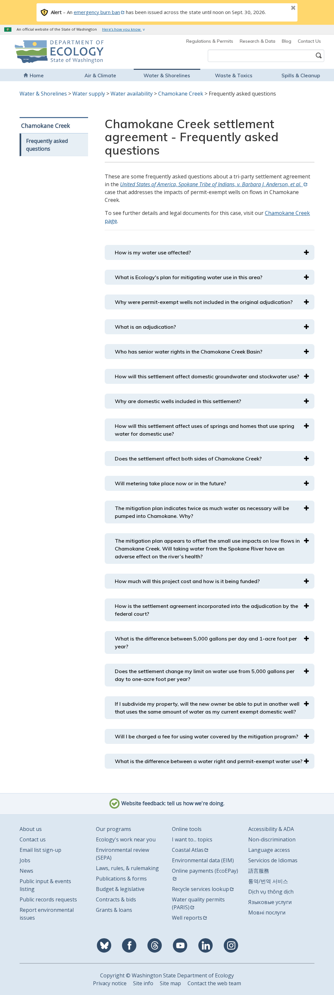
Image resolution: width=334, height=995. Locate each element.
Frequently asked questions (47, 144)
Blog (286, 41)
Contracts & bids (116, 899)
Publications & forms (121, 878)
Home (37, 75)
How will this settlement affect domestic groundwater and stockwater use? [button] (207, 376)
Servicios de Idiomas (272, 860)
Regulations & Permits (209, 41)
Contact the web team (214, 983)
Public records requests (48, 899)
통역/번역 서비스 (268, 881)
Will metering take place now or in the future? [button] (170, 483)
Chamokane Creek (180, 93)
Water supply (88, 93)
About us (31, 829)
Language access (269, 849)
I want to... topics (192, 839)
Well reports (187, 917)
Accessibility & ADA (271, 829)
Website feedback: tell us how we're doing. (172, 803)
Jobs (25, 860)
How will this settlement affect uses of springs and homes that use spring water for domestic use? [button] (204, 430)
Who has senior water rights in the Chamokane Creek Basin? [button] (188, 351)
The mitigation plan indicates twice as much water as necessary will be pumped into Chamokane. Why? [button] (202, 512)
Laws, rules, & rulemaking (127, 868)
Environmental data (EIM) (203, 860)
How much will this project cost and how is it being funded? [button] (187, 581)
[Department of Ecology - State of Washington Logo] (44, 52)
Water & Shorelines (167, 75)
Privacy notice (110, 983)
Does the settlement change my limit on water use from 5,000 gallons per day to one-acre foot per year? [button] (205, 675)
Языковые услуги (270, 902)
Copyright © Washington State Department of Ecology (167, 975)
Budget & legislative (120, 889)
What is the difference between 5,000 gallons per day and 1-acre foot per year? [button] (206, 642)
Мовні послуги (266, 912)
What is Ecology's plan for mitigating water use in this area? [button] (188, 277)
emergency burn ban (97, 12)
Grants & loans (114, 909)
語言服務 (258, 870)
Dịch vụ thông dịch (271, 891)
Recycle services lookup (200, 889)
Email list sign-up (40, 849)
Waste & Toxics (233, 75)
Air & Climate (100, 75)
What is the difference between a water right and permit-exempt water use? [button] (208, 761)
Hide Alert (278, 8)
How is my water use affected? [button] (153, 252)
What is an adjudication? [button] (145, 327)
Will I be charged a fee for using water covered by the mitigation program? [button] (206, 736)
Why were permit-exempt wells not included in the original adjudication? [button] (204, 302)
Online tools (187, 829)
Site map (170, 983)
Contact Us (309, 41)
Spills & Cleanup (300, 75)
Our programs (113, 829)
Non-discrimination (272, 839)
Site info (143, 983)
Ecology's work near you (126, 839)
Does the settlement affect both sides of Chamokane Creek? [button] (188, 458)
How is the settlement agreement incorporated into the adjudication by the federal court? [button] (206, 610)
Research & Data (257, 41)
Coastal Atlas (188, 849)
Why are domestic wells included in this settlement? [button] (178, 401)
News (26, 870)
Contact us (33, 839)
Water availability (132, 93)
